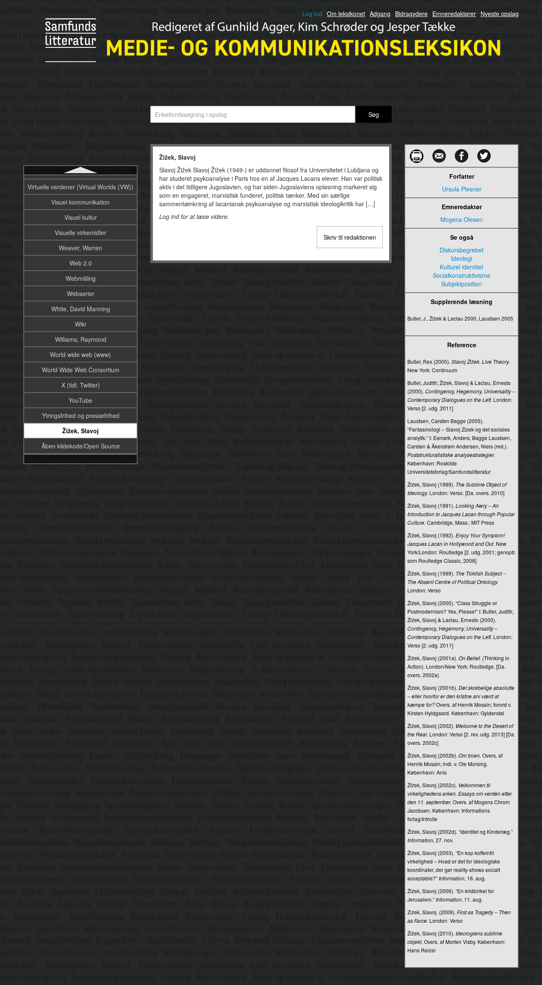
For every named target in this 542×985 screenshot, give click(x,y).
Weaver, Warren (80, 247)
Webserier (80, 293)
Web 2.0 (80, 263)
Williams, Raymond (80, 339)
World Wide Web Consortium (80, 369)
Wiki (80, 324)
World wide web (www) (80, 354)
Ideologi (461, 258)
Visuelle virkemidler (80, 232)
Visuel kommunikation (80, 202)
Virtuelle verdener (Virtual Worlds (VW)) (80, 187)
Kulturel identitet (461, 267)
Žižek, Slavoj (80, 430)
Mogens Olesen (461, 219)
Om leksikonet (346, 13)
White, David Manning (80, 308)
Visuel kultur (80, 217)
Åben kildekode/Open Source (80, 446)
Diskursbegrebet (462, 250)
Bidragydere (411, 13)
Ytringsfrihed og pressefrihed (80, 415)
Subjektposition (461, 283)
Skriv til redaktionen (350, 237)
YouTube (80, 400)
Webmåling (81, 278)
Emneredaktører (454, 13)
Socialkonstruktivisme (461, 275)
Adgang (380, 13)
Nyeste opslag (500, 13)
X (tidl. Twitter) (80, 385)
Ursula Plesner (461, 189)
